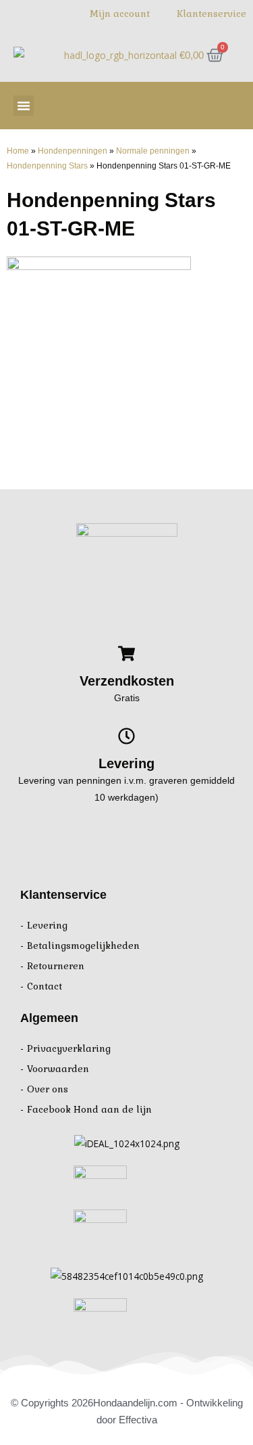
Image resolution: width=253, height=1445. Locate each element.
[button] (23, 105)
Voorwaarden (58, 1069)
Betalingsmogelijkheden (83, 946)
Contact (44, 986)
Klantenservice (211, 14)
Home (18, 150)
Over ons (47, 1089)
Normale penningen (153, 150)
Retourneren (55, 966)
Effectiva (138, 1419)
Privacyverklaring (69, 1048)
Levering (47, 925)
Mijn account (120, 14)
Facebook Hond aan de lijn (89, 1109)
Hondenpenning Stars (47, 165)
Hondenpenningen (72, 150)
